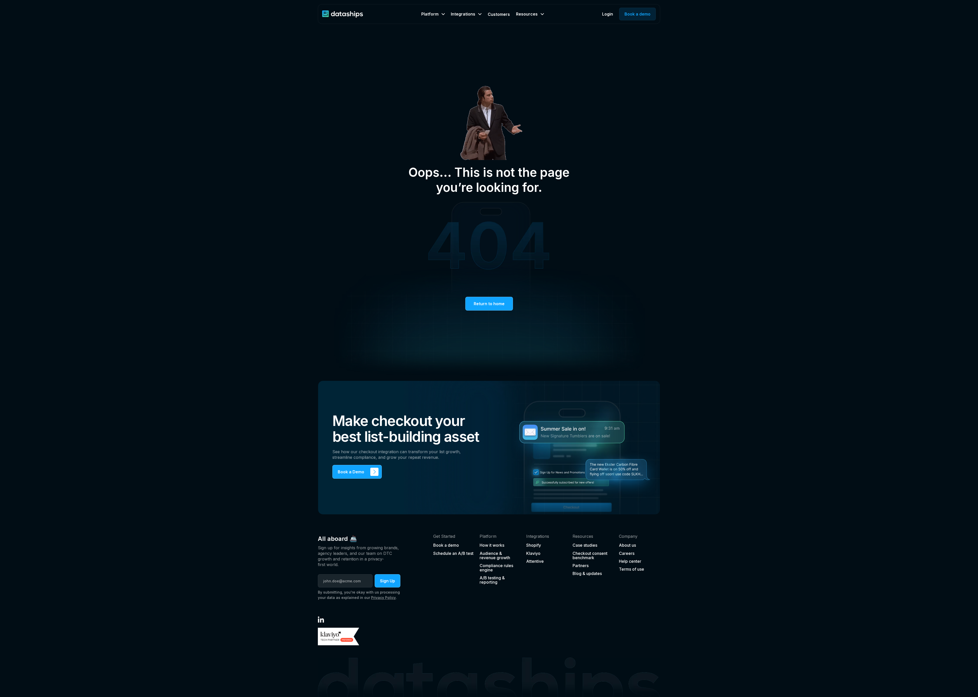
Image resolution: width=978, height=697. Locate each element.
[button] (433, 14)
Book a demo (637, 14)
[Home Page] (342, 14)
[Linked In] (321, 619)
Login (607, 14)
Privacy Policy (383, 597)
